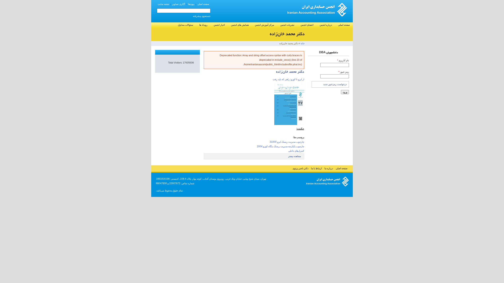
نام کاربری (343, 60)
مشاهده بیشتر (294, 156)
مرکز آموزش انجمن (264, 25)
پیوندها (191, 4)
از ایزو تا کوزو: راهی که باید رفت (288, 79)
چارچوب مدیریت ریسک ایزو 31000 (287, 142)
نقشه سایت (163, 4)
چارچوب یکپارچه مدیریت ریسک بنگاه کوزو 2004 (280, 146)
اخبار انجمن (219, 25)
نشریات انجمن (287, 25)
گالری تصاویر (178, 4)
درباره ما (328, 168)
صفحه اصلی (203, 4)
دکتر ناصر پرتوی (300, 168)
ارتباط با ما (316, 168)
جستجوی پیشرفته (201, 16)
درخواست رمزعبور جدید (335, 84)
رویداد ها (203, 25)
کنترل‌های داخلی (296, 151)
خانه (303, 43)
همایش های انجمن (240, 25)
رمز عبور (343, 72)
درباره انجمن (326, 25)
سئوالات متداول (185, 25)
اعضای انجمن (306, 25)
